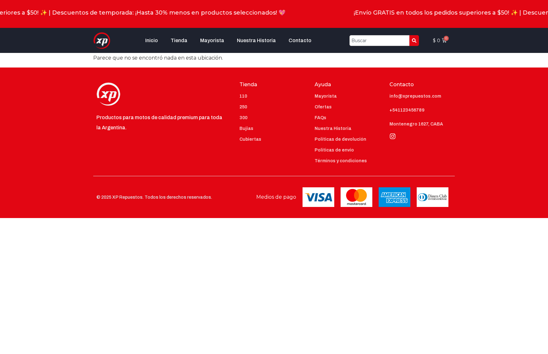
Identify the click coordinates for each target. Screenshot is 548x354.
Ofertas (323, 107)
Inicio (151, 40)
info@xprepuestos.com (415, 96)
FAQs (320, 117)
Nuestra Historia (256, 40)
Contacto (300, 40)
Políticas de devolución (340, 139)
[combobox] (379, 40)
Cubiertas (250, 139)
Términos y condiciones (341, 160)
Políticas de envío (334, 150)
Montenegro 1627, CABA (416, 124)
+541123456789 (406, 110)
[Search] (414, 40)
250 (243, 107)
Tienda (179, 40)
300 (243, 117)
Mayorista (212, 40)
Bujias (246, 128)
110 (243, 96)
